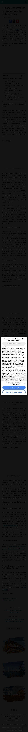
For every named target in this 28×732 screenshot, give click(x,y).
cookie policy (17, 351)
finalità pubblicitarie (7, 363)
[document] (14, 363)
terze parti (5, 354)
